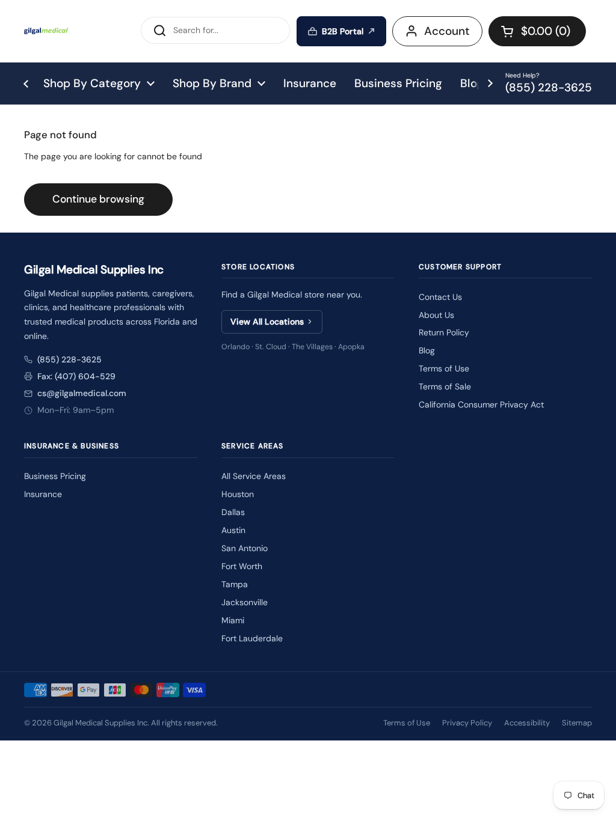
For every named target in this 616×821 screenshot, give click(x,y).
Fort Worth (241, 566)
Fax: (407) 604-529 (76, 376)
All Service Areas (253, 476)
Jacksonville (244, 602)
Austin (233, 530)
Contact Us (440, 296)
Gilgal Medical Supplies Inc (100, 723)
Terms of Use (444, 368)
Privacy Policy (467, 723)
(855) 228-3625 (69, 359)
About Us (436, 315)
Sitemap (577, 723)
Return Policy (444, 332)
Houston (237, 494)
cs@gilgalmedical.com (81, 393)
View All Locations (267, 321)
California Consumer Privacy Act (481, 404)
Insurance (43, 494)
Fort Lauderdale (252, 638)
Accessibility (527, 723)
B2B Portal (342, 31)
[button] (537, 31)
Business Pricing (55, 476)
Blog (427, 350)
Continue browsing (98, 199)
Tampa (234, 584)
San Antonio (244, 548)
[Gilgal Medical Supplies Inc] (46, 31)
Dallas (233, 512)
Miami (232, 620)
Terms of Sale (445, 386)
